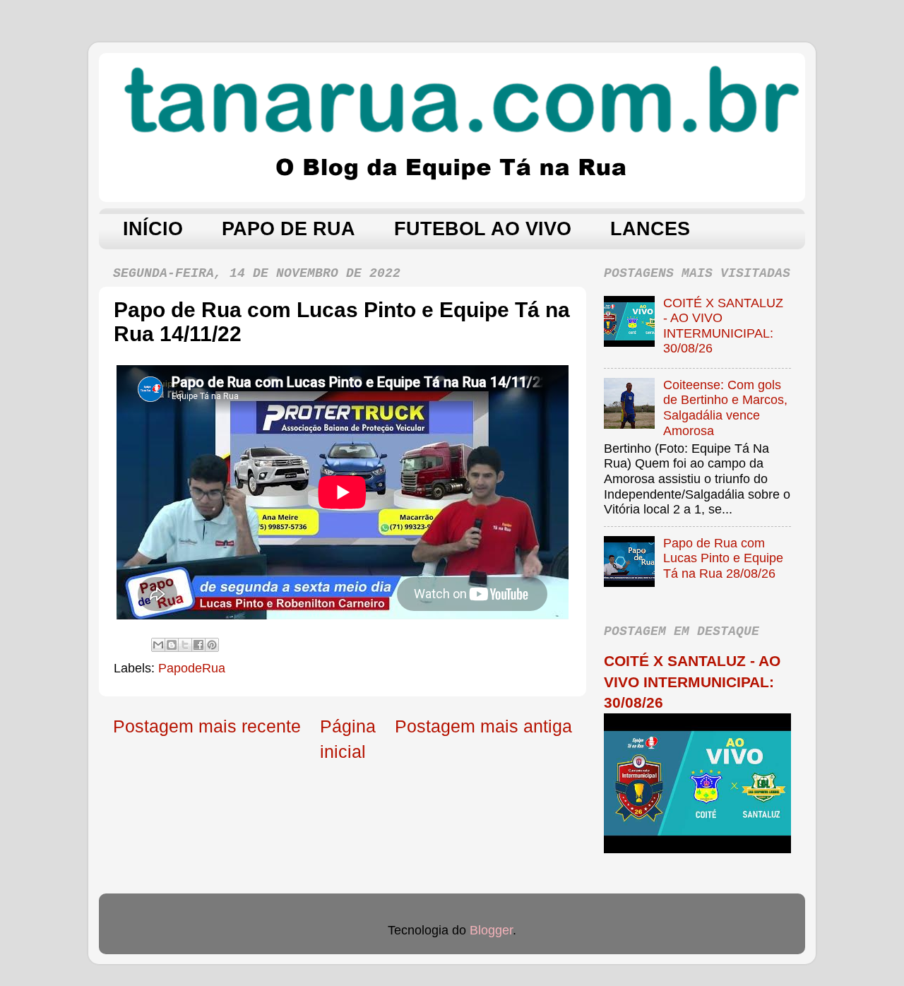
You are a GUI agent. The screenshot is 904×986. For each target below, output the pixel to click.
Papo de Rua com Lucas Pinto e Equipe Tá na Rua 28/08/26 (723, 558)
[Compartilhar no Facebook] (198, 645)
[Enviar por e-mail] (158, 645)
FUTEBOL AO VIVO (482, 228)
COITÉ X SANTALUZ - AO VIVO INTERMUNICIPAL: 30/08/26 (723, 326)
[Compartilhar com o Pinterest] (212, 645)
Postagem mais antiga (483, 726)
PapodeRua (191, 668)
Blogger (491, 930)
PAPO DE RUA (288, 228)
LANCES (650, 228)
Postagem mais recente (207, 726)
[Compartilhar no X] (185, 645)
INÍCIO (153, 228)
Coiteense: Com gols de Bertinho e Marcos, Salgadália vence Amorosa (725, 408)
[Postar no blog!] (172, 645)
